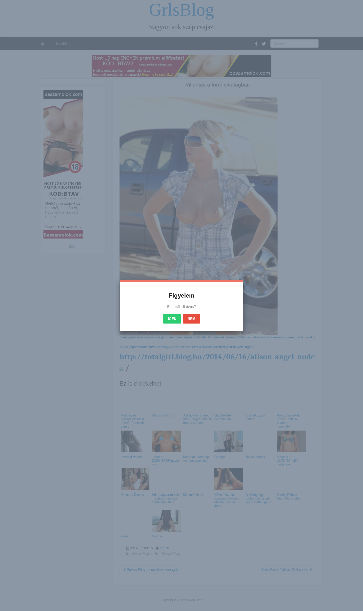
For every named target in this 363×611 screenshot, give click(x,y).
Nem (191, 318)
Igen (172, 318)
